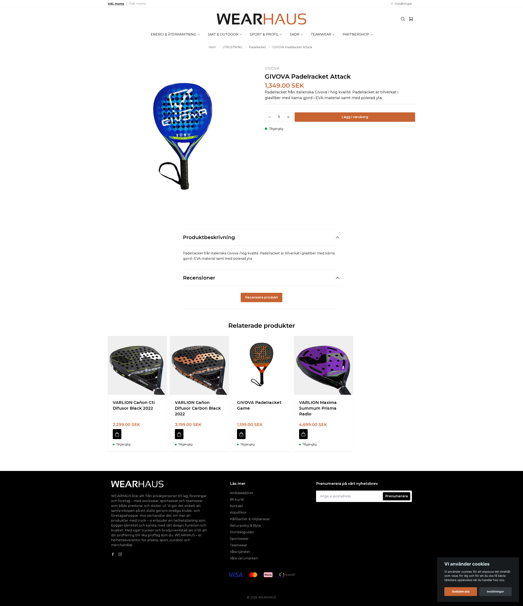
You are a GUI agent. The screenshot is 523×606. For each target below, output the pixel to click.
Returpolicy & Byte (245, 526)
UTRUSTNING (232, 47)
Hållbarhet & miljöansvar (250, 519)
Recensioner (199, 278)
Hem (212, 47)
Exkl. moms (137, 4)
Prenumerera (396, 496)
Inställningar (495, 591)
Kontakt (236, 506)
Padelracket (257, 47)
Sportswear (239, 539)
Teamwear (238, 545)
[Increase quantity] (288, 117)
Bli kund (237, 499)
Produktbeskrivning (209, 237)
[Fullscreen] (183, 141)
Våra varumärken (244, 558)
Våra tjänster (240, 552)
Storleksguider (242, 532)
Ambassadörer (241, 493)
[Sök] (403, 19)
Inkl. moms (116, 4)
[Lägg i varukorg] (117, 434)
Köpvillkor (238, 512)
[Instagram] (120, 554)
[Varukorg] (411, 19)
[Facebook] (112, 554)
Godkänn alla (460, 591)
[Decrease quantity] (269, 117)
